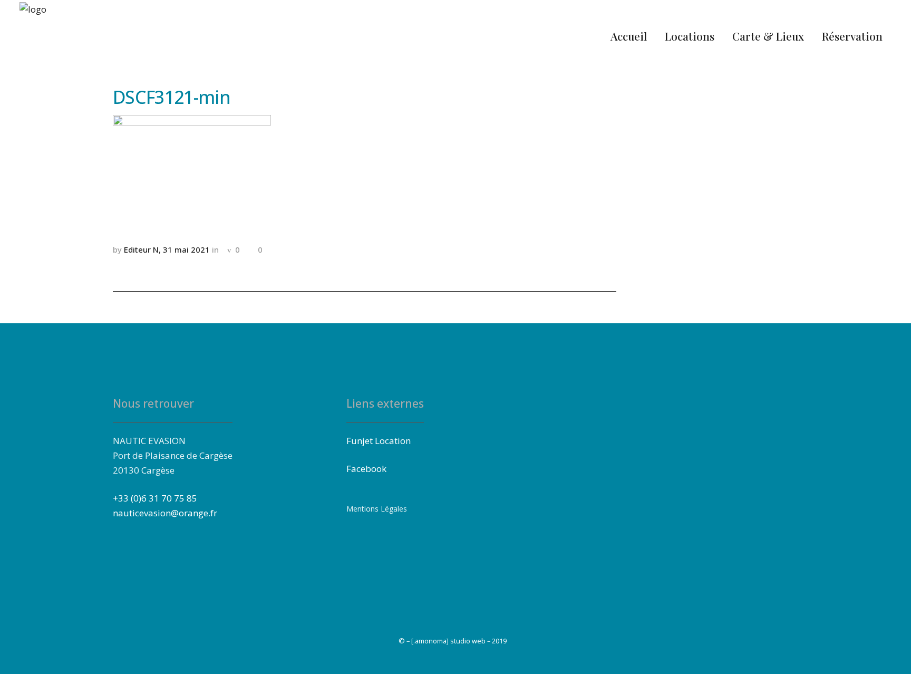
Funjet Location (378, 441)
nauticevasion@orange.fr (165, 513)
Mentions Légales (376, 509)
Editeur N (141, 249)
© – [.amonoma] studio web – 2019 (453, 641)
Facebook (366, 469)
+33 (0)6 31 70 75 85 (155, 498)
